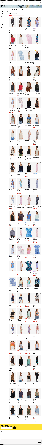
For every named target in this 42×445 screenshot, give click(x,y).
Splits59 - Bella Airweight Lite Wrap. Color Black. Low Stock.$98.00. (12, 396)
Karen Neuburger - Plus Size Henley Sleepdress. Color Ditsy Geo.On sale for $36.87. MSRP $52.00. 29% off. (37, 252)
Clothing (12, 13)
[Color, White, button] (26, 222)
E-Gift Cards (22, 438)
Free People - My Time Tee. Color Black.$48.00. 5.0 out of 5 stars (21, 218)
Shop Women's (36, 7)
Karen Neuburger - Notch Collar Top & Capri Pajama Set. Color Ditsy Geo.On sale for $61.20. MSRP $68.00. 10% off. (12, 186)
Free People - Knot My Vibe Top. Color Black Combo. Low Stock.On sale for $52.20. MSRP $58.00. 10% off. (37, 73)
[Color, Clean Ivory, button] (10, 77)
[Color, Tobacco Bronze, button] (26, 173)
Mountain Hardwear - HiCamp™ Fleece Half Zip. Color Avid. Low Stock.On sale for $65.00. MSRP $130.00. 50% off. (12, 235)
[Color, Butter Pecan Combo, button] (34, 77)
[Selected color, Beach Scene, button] (33, 28)
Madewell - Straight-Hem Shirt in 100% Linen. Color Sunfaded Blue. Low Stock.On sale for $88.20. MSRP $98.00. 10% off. (37, 413)
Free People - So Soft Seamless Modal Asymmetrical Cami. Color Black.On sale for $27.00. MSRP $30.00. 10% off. (12, 169)
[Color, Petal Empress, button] (26, 45)
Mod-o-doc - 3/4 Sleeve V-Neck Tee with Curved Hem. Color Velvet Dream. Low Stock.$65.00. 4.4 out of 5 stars (21, 396)
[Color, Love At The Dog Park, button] (34, 140)
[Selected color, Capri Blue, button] (25, 222)
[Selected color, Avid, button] (9, 238)
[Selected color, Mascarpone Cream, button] (9, 140)
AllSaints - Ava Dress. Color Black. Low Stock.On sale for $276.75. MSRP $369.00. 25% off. (29, 347)
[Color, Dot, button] (18, 205)
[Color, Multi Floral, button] (35, 173)
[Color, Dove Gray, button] (18, 140)
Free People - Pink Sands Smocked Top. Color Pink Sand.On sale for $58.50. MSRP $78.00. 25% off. (29, 89)
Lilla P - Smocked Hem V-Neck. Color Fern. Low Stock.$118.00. (37, 396)
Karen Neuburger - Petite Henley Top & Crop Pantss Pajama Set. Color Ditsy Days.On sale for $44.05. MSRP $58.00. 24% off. (12, 57)
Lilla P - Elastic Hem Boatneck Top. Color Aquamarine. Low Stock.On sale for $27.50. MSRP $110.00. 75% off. (29, 315)
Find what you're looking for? (37, 423)
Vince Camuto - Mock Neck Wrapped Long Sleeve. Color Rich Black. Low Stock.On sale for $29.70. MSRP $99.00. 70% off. (37, 89)
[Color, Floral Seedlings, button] (19, 238)
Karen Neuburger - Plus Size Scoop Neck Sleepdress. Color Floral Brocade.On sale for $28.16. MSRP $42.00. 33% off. (29, 268)
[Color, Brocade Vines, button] (18, 335)
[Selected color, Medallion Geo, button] (9, 108)
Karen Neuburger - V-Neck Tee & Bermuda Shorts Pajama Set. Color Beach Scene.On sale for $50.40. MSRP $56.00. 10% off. (37, 25)
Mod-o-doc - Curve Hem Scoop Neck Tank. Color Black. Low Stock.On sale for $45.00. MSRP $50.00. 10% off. (29, 379)
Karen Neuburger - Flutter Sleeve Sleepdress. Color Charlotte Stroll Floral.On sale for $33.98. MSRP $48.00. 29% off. (12, 268)
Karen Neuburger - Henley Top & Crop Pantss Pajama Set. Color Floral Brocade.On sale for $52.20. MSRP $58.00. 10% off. (37, 41)
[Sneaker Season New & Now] (21, 6)
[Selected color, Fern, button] (33, 399)
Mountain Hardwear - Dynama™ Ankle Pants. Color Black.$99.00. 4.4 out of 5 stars (37, 379)
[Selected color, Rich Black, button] (9, 416)
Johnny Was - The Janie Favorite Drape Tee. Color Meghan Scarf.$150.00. (29, 121)
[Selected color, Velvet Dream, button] (17, 399)
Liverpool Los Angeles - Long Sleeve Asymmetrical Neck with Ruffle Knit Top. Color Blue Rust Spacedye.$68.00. (21, 169)
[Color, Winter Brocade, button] (19, 205)
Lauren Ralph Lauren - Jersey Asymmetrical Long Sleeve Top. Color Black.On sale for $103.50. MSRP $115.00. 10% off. (29, 169)
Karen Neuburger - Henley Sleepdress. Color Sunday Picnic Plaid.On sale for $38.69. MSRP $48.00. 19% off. (12, 252)
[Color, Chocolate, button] (26, 92)
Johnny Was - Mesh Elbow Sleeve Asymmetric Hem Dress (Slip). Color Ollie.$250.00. (12, 300)
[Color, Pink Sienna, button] (10, 140)
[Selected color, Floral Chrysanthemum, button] (17, 238)
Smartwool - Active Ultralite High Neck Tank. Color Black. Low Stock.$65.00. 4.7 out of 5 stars (29, 153)
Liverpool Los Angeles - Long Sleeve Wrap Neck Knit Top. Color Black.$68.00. (29, 105)
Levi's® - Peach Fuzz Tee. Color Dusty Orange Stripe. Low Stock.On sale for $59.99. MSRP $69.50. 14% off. (12, 347)
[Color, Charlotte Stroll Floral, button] (36, 173)
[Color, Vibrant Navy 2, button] (21, 399)
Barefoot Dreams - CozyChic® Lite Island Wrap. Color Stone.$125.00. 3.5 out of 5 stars (21, 137)
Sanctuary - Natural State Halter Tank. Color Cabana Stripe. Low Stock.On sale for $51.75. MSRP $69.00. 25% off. (12, 153)
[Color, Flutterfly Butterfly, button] (34, 28)
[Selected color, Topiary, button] (25, 416)
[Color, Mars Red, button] (10, 238)
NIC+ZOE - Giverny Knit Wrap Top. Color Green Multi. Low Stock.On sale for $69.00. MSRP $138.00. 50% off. (37, 284)
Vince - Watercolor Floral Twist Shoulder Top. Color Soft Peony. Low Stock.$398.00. (21, 73)
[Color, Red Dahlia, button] (18, 124)
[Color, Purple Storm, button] (27, 156)
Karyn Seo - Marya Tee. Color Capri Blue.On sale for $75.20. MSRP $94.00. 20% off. (29, 218)
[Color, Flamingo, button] (35, 28)
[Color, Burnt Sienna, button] (26, 156)
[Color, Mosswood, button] (10, 222)
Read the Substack (24, 0)
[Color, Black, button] (18, 319)
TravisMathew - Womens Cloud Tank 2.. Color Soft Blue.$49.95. (37, 347)
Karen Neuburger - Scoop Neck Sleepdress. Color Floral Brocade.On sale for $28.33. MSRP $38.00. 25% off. (29, 25)
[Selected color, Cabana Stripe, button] (9, 156)
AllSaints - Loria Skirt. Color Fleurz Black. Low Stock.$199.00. (37, 300)
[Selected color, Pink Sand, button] (25, 92)
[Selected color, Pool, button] (33, 222)
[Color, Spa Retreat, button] (10, 173)
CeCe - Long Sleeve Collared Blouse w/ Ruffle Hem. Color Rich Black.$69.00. (12, 413)
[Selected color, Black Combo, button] (33, 77)
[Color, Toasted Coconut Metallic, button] (10, 156)
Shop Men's (39, 7)
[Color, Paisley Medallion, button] (10, 108)
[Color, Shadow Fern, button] (20, 399)
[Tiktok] (3, 431)
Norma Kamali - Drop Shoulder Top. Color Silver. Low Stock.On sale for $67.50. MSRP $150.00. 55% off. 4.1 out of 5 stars (21, 347)
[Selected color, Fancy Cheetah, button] (17, 205)
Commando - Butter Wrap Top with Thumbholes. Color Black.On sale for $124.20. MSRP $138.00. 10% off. (29, 300)
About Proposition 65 (13, 438)
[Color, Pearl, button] (10, 28)
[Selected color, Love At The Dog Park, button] (17, 335)
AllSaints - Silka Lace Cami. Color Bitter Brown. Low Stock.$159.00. (37, 105)
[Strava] (5, 431)
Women (15, 13)
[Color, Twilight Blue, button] (29, 156)
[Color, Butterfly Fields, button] (12, 108)
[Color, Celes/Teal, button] (19, 416)
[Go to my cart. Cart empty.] (40, 2)
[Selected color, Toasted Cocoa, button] (9, 77)
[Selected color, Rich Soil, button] (9, 366)
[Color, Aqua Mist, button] (19, 399)
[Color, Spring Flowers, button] (11, 108)
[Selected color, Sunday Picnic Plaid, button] (9, 255)
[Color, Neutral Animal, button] (34, 238)
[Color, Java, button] (26, 108)
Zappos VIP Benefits (3, 438)
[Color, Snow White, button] (10, 319)
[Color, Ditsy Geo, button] (10, 255)
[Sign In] (39, 2)
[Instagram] (1, 431)
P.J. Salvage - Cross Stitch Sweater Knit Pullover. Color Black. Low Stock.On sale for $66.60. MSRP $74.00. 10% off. (21, 363)
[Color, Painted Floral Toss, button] (36, 28)
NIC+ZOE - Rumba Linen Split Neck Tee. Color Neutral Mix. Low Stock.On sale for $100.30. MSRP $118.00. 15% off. (37, 153)
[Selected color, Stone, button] (17, 140)
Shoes (32, 438)
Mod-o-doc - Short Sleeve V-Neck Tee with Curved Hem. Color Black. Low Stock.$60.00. (21, 413)
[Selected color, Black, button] (25, 108)
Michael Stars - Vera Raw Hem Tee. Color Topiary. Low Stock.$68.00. (29, 413)
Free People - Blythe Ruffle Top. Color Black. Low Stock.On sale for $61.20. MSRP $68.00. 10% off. (29, 73)
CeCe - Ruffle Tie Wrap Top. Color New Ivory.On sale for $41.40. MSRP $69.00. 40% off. (29, 284)
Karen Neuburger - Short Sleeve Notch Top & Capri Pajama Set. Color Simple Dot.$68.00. (37, 169)
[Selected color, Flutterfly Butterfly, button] (17, 255)
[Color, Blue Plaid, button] (26, 205)
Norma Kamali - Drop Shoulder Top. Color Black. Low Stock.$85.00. (12, 315)
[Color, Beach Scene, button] (19, 255)
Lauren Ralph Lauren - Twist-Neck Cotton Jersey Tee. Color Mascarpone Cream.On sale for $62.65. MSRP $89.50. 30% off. (12, 137)
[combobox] (12, 2)
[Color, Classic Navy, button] (10, 416)
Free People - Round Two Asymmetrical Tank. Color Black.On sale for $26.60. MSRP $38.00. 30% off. (12, 218)
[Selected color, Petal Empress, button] (17, 189)
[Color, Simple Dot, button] (19, 189)
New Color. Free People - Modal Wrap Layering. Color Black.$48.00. (21, 121)
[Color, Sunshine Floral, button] (18, 238)
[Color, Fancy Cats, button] (19, 335)
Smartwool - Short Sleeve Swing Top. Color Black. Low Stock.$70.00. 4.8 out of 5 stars (21, 153)
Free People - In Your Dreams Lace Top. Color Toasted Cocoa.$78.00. (12, 73)
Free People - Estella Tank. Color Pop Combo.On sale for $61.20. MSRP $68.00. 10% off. (37, 315)
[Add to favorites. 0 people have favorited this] (15, 17)
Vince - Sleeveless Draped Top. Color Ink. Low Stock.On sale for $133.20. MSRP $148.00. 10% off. (12, 89)
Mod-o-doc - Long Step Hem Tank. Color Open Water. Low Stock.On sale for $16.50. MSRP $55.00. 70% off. (29, 363)
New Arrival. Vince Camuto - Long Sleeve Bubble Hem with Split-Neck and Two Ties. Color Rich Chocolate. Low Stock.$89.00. (29, 396)
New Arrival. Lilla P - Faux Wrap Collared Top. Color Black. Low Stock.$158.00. (37, 57)
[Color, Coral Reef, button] (28, 156)
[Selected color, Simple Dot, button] (25, 45)
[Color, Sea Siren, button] (18, 399)
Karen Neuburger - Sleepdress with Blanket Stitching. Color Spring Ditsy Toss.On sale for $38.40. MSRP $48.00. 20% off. (29, 252)
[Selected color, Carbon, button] (9, 28)
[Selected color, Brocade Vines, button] (33, 140)
